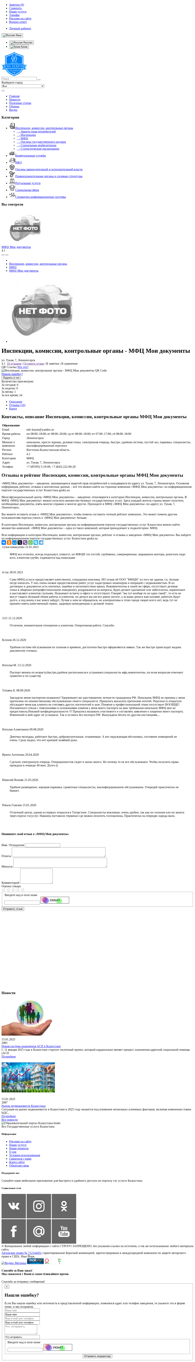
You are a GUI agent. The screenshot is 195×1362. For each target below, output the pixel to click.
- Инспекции (26, 135)
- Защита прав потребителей (36, 131)
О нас (13, 1151)
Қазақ (23, 46)
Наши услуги (17, 1145)
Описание (15, 401)
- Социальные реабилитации (36, 145)
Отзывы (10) (17, 405)
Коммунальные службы (30, 155)
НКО (18, 162)
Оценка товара (11, 886)
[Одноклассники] (9, 542)
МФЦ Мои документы (16, 247)
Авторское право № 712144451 (22, 1253)
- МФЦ (22, 138)
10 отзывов (14, 363)
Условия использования (24, 1155)
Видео (13, 109)
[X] (20, 542)
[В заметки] (6, 254)
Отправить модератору (97, 1356)
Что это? (22, 367)
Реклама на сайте (20, 1141)
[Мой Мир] (14, 542)
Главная (14, 96)
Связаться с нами (20, 1158)
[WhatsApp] (30, 542)
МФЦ (13, 267)
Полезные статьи (20, 103)
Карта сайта (17, 1162)
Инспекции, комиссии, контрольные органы (44, 128)
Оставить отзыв (33, 363)
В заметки (52, 363)
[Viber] (25, 542)
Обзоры (14, 106)
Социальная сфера (27, 190)
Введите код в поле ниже (21, 895)
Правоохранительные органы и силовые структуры (48, 176)
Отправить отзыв (13, 908)
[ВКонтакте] (4, 542)
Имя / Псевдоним (13, 845)
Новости (14, 99)
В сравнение (69, 363)
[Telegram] (41, 542)
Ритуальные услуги (28, 183)
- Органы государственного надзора (41, 141)
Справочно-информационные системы (40, 196)
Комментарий (10, 882)
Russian (27, 42)
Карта (13, 408)
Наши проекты (19, 1148)
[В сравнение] (3, 254)
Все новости (10, 1119)
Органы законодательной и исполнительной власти (49, 169)
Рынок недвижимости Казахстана (24, 1105)
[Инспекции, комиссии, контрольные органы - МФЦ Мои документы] (42, 341)
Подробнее (9, 1056)
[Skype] (36, 542)
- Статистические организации (38, 148)
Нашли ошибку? (12, 374)
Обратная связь (19, 1165)
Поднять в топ (11, 377)
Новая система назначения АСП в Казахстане (31, 1046)
